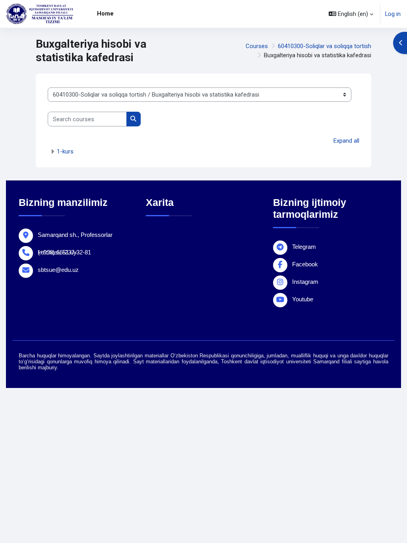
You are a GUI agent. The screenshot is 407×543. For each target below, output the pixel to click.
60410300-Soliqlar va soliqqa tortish (324, 46)
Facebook (305, 264)
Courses (257, 46)
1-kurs (65, 151)
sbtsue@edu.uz (58, 269)
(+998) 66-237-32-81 (64, 252)
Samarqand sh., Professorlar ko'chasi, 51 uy (75, 235)
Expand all (346, 140)
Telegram (304, 246)
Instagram (305, 281)
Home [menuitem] (105, 13)
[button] (351, 14)
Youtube (302, 299)
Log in (393, 13)
